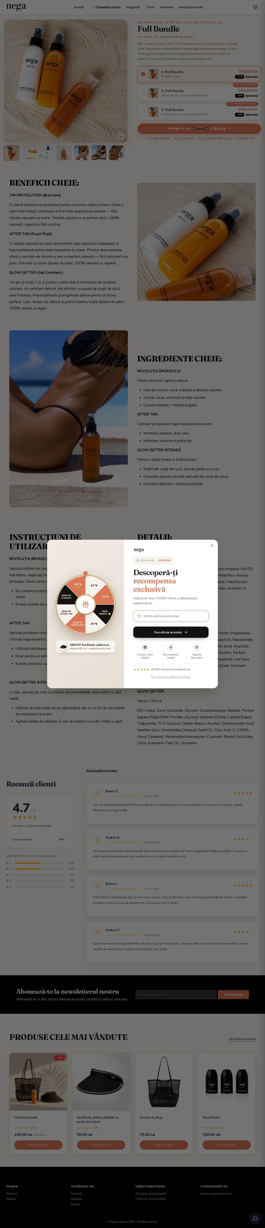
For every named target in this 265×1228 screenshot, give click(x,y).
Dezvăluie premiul (168, 632)
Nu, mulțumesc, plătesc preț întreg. (171, 677)
